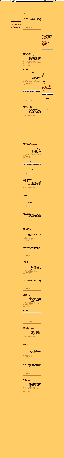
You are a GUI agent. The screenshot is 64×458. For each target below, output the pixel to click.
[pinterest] (45, 0)
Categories (27, 12)
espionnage (43, 83)
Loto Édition (24, 12)
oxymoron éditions (45, 89)
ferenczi (50, 87)
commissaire (47, 88)
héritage (43, 87)
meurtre (47, 87)
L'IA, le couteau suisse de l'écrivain (45, 42)
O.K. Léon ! (43, 45)
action (50, 88)
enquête (43, 90)
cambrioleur (45, 88)
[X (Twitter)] (44, 0)
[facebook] (43, 0)
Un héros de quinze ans (44, 43)
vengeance (46, 84)
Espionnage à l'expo (44, 41)
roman (42, 88)
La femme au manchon (44, 44)
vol (44, 82)
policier (48, 86)
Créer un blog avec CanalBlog (45, 38)
